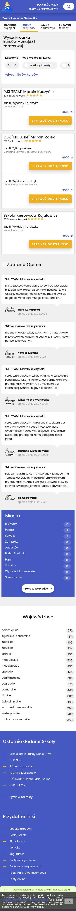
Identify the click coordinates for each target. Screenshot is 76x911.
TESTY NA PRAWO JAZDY (43, 9)
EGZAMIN (65, 26)
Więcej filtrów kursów (21, 74)
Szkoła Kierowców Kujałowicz (25, 326)
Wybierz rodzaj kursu (36, 58)
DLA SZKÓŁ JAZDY (47, 5)
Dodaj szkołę (18, 835)
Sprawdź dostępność (50, 120)
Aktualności (17, 841)
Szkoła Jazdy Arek (21, 766)
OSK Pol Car (17, 785)
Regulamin (16, 854)
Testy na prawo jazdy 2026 (27, 872)
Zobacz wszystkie (37, 588)
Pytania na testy (21, 797)
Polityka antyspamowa (24, 866)
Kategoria (11, 58)
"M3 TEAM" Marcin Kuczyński (24, 279)
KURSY (29, 26)
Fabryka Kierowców (22, 772)
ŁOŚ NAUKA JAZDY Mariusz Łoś (29, 779)
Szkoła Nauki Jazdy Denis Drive (30, 754)
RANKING (10, 26)
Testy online (17, 879)
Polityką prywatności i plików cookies (25, 900)
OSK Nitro (15, 760)
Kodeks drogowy (20, 828)
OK (69, 901)
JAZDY (48, 26)
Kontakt (14, 847)
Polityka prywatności (23, 860)
